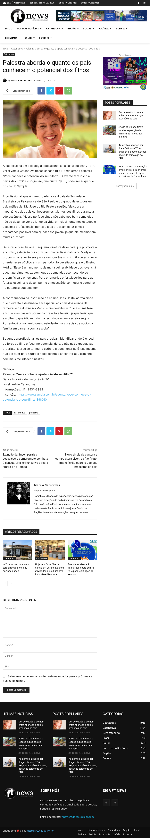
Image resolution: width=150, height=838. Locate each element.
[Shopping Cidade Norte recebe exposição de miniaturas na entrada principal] (109, 130)
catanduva (19, 412)
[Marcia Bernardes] (5, 80)
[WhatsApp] (68, 90)
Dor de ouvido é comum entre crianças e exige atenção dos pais (131, 115)
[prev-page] (5, 583)
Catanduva (17, 48)
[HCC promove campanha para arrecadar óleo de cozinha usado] (17, 550)
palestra (33, 412)
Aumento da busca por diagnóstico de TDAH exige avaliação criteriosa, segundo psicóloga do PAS (133, 152)
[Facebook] (138, 3)
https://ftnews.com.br (45, 490)
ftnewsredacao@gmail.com (78, 817)
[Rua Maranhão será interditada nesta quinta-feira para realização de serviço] (82, 550)
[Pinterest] (59, 90)
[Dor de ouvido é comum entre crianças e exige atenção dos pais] (109, 115)
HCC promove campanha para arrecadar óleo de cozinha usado (16, 567)
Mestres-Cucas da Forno (40, 830)
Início (6, 48)
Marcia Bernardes (21, 80)
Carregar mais (124, 186)
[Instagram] (144, 3)
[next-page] (11, 583)
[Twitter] (50, 90)
